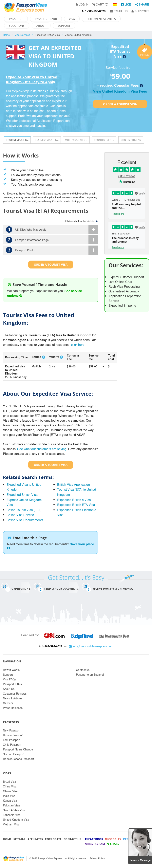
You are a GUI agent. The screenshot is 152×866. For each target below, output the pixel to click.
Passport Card (46, 19)
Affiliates (35, 839)
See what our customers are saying (41, 449)
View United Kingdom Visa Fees (120, 91)
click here (78, 344)
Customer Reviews (15, 693)
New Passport (11, 730)
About (41, 26)
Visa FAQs (9, 679)
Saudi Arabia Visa (14, 810)
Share (143, 4)
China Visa (9, 786)
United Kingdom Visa (16, 819)
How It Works (11, 670)
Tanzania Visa (12, 815)
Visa (72, 19)
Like (127, 4)
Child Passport (12, 744)
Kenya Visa (10, 800)
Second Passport (13, 754)
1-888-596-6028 (52, 646)
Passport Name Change (18, 749)
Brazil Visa (9, 781)
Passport (16, 19)
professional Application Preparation (44, 120)
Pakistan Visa (11, 805)
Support (141, 11)
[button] (140, 845)
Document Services (101, 19)
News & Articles (12, 698)
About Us (8, 689)
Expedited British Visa (22, 494)
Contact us (82, 670)
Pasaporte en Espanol (90, 674)
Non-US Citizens (131, 140)
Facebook (95, 839)
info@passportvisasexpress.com (93, 646)
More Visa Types (75, 140)
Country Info (103, 140)
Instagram (96, 844)
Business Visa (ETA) (47, 140)
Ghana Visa (10, 791)
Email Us (120, 11)
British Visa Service (20, 514)
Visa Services (22, 35)
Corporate (53, 839)
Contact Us (72, 839)
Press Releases (13, 708)
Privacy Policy (97, 858)
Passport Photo (21, 250)
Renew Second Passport (18, 759)
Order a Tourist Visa (120, 104)
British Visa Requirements (25, 520)
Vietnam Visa (11, 824)
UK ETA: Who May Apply (27, 229)
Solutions (17, 26)
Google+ (114, 839)
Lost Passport (11, 740)
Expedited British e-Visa (74, 499)
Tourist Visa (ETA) (17, 140)
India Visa (9, 796)
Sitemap (19, 839)
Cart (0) (101, 4)
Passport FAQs (12, 684)
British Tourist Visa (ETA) (24, 509)
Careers (8, 703)
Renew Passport (13, 735)
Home (6, 35)
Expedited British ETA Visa (76, 504)
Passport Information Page (28, 239)
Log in (83, 4)
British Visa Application (73, 484)
